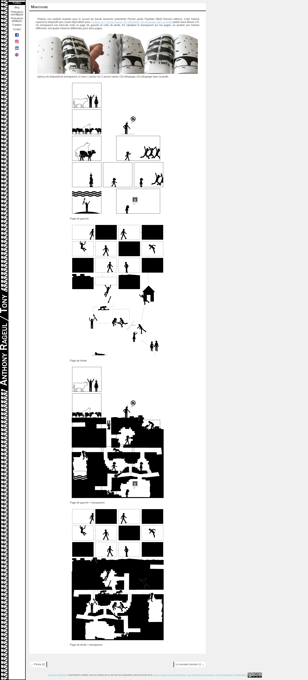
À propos (16, 25)
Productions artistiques (17, 19)
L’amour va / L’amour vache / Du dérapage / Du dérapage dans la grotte (131, 22)
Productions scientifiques (17, 13)
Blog (16, 7)
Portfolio (17, 3)
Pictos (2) (38, 664)
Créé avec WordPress (57, 675)
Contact (17, 29)
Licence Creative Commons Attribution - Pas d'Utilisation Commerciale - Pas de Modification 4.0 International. (200, 675)
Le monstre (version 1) (190, 664)
